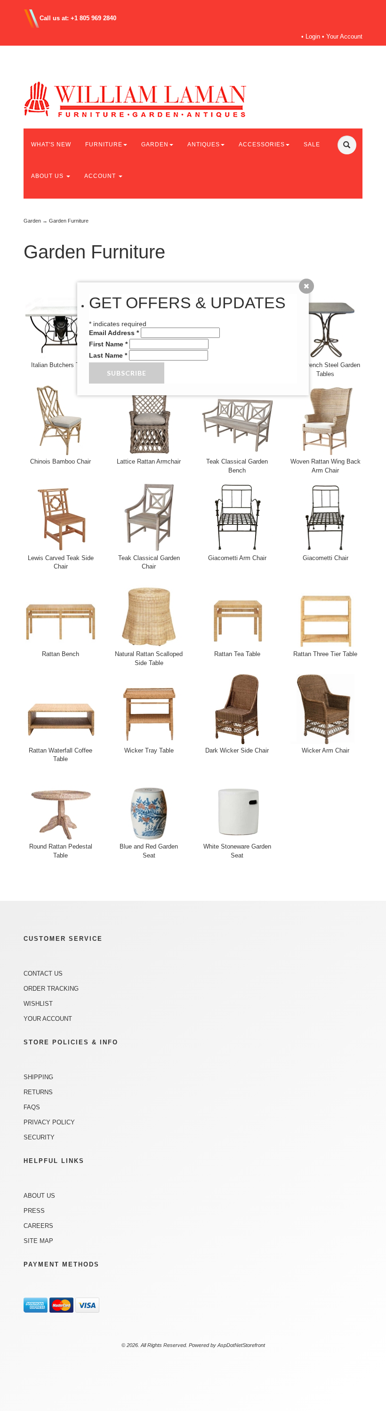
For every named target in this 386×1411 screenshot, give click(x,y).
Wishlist (38, 1003)
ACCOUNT (101, 176)
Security (39, 1137)
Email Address (114, 333)
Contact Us (43, 973)
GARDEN (155, 144)
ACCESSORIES (262, 144)
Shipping (38, 1077)
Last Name (108, 355)
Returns (38, 1092)
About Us (39, 1195)
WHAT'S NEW (51, 144)
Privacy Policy (49, 1122)
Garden (32, 221)
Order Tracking (51, 988)
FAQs (32, 1107)
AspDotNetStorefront (241, 1345)
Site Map (38, 1240)
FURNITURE (103, 144)
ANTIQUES (203, 144)
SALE (312, 144)
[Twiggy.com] (151, 99)
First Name (108, 344)
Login (313, 36)
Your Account (344, 36)
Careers (38, 1225)
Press (34, 1210)
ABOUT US (48, 176)
